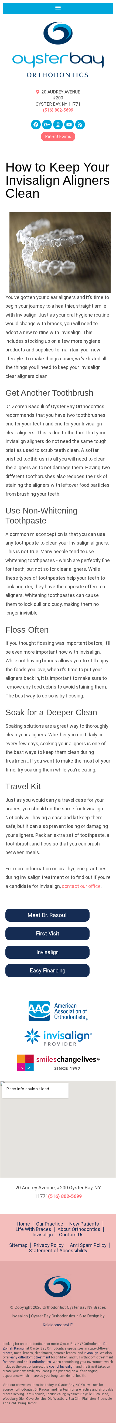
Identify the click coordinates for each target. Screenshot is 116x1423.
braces (7, 1353)
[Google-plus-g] (47, 124)
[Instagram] (58, 124)
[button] (58, 7)
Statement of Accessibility (58, 1250)
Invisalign (42, 1234)
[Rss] (80, 124)
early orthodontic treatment (30, 1357)
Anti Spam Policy (88, 1245)
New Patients (84, 1224)
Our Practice (49, 1224)
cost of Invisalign (61, 1366)
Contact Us (71, 1234)
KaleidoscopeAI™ (58, 1325)
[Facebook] (36, 124)
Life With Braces (33, 1229)
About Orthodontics (78, 1229)
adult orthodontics (37, 1362)
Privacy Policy (49, 1245)
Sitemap (18, 1245)
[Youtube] (69, 124)
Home (23, 1224)
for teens (9, 1362)
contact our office (81, 886)
